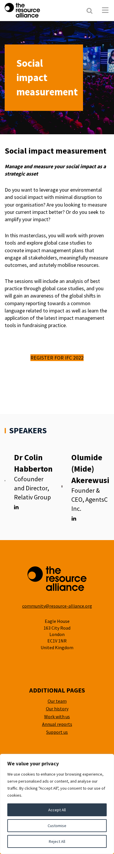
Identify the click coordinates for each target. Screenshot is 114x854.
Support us (57, 732)
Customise (57, 825)
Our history (57, 709)
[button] (105, 10)
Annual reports (57, 724)
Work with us (57, 716)
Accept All (57, 809)
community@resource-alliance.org (57, 606)
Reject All (57, 841)
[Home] (38, 10)
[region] (57, 804)
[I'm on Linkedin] (16, 507)
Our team (57, 701)
